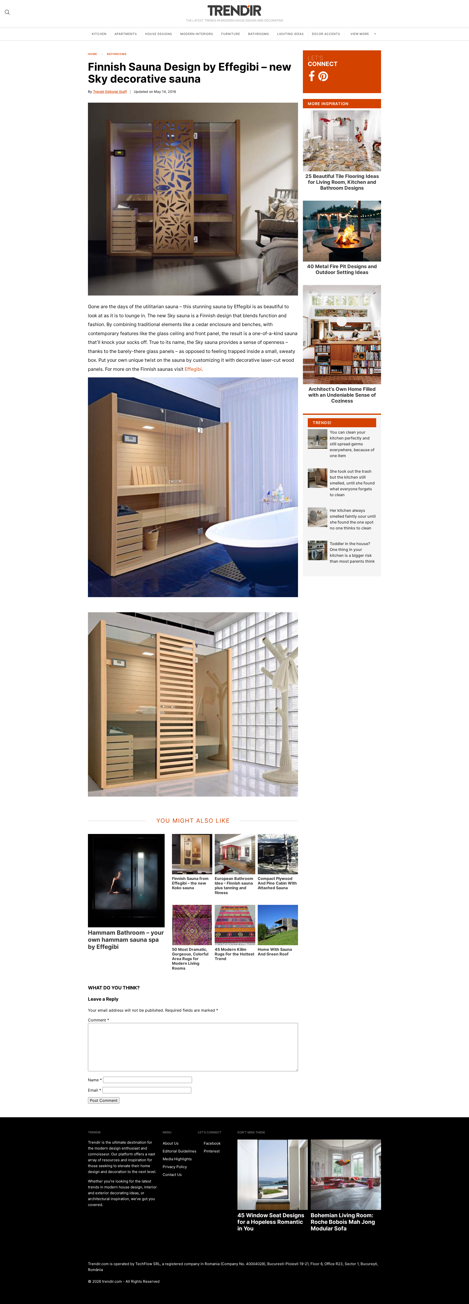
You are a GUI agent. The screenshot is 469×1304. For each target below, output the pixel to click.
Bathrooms (258, 34)
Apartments (126, 34)
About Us (171, 1143)
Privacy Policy (175, 1166)
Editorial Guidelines (179, 1151)
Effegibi (193, 369)
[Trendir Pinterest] (323, 76)
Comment (98, 1020)
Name (95, 1079)
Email (94, 1090)
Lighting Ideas (290, 34)
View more (360, 34)
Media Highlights (177, 1159)
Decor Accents (326, 34)
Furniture (230, 34)
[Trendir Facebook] (312, 76)
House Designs (158, 34)
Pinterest (211, 1151)
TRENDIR (234, 10)
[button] (193, 199)
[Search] (7, 12)
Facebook (212, 1143)
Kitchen (99, 34)
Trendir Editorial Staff (110, 91)
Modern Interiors (196, 34)
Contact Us (172, 1174)
